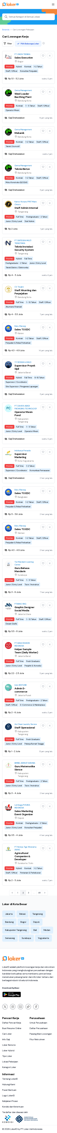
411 (39, 892)
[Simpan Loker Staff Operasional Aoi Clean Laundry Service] (43, 726)
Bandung (9, 922)
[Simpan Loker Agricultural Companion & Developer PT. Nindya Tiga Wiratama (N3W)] (43, 848)
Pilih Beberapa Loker (30, 43)
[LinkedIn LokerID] (20, 1006)
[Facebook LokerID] (36, 1006)
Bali (35, 930)
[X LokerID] (5, 1006)
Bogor (23, 922)
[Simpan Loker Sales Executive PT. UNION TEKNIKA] (43, 56)
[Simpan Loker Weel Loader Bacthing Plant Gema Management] (43, 92)
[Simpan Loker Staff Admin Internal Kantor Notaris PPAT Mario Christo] (43, 203)
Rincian (28, 67)
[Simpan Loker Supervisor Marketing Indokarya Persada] (43, 452)
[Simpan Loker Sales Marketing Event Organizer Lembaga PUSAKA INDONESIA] (43, 806)
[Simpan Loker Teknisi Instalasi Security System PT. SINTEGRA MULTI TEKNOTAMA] (43, 242)
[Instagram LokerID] (12, 1006)
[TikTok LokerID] (28, 1006)
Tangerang (37, 913)
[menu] (53, 4)
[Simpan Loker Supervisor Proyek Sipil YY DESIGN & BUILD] (43, 364)
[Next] (45, 893)
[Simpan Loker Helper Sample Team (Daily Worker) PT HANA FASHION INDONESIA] (43, 644)
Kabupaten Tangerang (16, 930)
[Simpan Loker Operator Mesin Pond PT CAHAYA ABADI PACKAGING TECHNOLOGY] (43, 407)
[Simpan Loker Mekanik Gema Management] (43, 131)
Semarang (10, 938)
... (34, 892)
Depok (36, 922)
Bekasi (22, 913)
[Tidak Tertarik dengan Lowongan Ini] (50, 56)
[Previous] (12, 893)
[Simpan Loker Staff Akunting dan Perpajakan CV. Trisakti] (43, 288)
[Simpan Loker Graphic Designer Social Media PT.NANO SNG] (43, 605)
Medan (47, 930)
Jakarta (8, 913)
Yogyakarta (43, 938)
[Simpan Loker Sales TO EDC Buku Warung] (43, 327)
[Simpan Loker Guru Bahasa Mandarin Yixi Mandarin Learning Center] (43, 563)
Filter (9, 43)
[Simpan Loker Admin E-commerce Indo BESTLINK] (43, 686)
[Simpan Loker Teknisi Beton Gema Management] (43, 167)
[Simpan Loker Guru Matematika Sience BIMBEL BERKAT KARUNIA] (43, 764)
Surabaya (26, 938)
